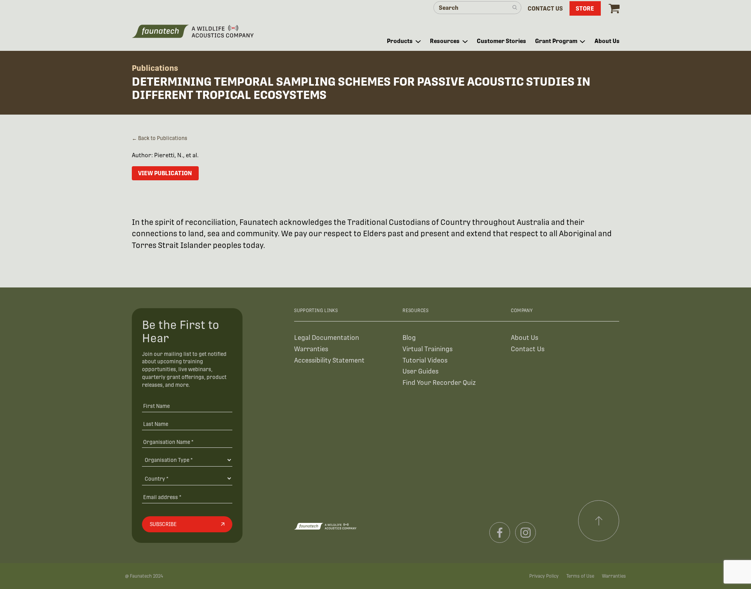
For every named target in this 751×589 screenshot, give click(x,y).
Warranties (311, 349)
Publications (155, 68)
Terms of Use (580, 576)
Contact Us (527, 349)
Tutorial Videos (424, 360)
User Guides (420, 371)
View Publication (165, 173)
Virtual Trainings (427, 349)
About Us (524, 337)
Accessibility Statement (329, 360)
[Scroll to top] (599, 521)
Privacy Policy (544, 576)
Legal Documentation (326, 337)
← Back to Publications (159, 138)
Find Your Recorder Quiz (439, 382)
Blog (409, 337)
